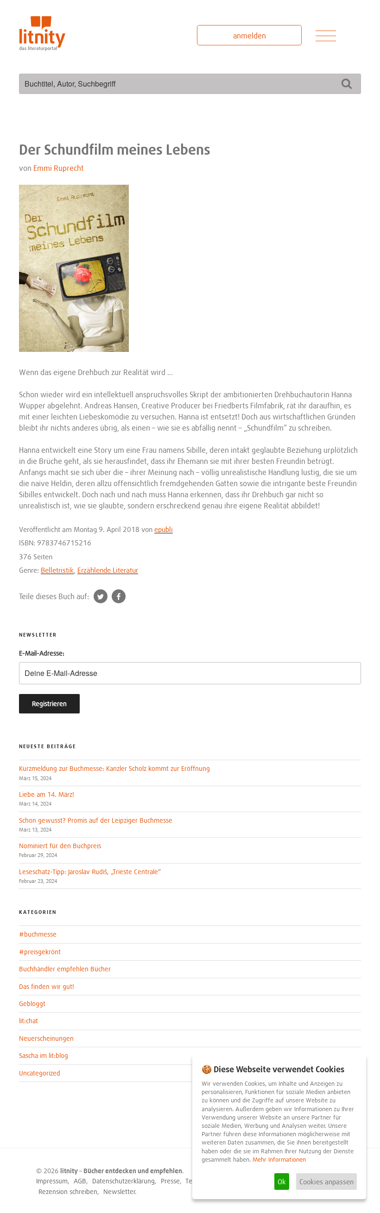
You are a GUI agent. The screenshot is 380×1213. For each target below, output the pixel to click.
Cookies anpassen (326, 1181)
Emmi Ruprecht (58, 168)
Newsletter (119, 1191)
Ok (282, 1181)
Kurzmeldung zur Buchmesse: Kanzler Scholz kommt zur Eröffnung (114, 768)
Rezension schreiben (67, 1191)
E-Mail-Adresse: (41, 653)
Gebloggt (32, 1003)
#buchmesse (38, 934)
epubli (163, 529)
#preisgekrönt (40, 952)
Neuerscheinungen (46, 1038)
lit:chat (28, 1021)
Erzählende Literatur (107, 570)
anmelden (249, 35)
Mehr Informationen (279, 1159)
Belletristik (57, 570)
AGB (80, 1181)
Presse (170, 1181)
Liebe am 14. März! (46, 794)
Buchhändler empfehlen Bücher (65, 969)
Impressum (52, 1181)
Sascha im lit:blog (43, 1055)
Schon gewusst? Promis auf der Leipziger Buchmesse (95, 820)
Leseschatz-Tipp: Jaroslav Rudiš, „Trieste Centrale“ (90, 871)
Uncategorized (39, 1073)
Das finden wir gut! (46, 986)
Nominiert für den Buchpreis (60, 846)
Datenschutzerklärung (123, 1181)
